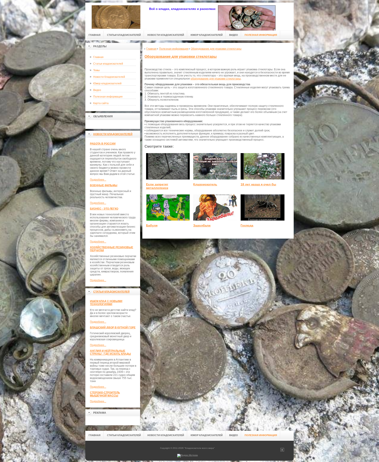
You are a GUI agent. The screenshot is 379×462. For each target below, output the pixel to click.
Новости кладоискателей (112, 134)
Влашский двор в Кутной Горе (113, 327)
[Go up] (282, 450)
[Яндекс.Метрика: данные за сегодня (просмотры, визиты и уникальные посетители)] (187, 455)
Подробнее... (98, 179)
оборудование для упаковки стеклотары (216, 78)
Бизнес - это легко (104, 208)
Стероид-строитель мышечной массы (105, 394)
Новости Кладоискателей (109, 76)
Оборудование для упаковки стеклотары (181, 56)
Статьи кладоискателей (108, 63)
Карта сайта (101, 103)
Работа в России (103, 143)
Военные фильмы (103, 185)
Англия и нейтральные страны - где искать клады (110, 352)
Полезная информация (108, 96)
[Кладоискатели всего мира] (116, 16)
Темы (96, 70)
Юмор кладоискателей (107, 83)
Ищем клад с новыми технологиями (106, 303)
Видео (97, 90)
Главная (98, 57)
